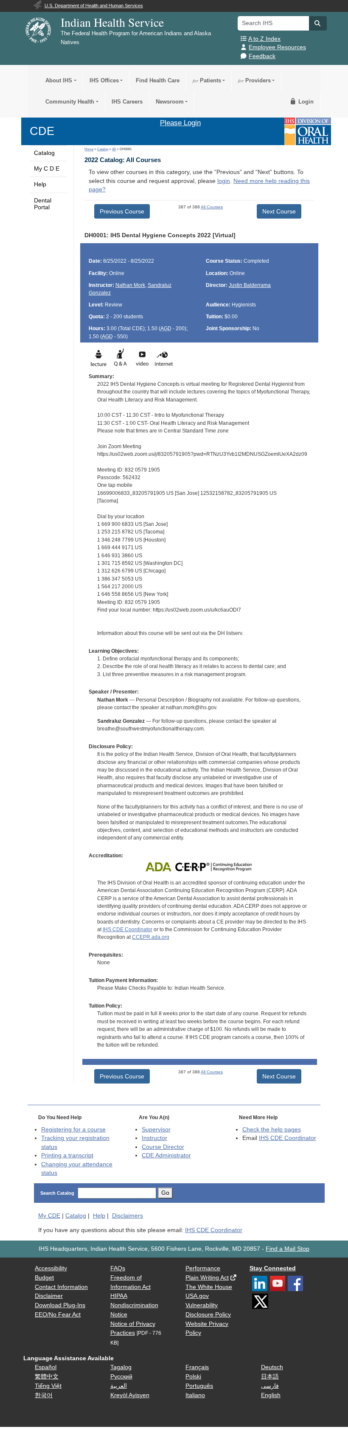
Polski (193, 1376)
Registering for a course (73, 1129)
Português (199, 1386)
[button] (318, 23)
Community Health (69, 101)
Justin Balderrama (250, 285)
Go (165, 1193)
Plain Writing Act (207, 1278)
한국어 (44, 1395)
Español (45, 1367)
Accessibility (51, 1268)
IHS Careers (127, 101)
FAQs (117, 1268)
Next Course (279, 211)
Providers (254, 80)
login (223, 181)
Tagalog (121, 1367)
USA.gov (197, 1296)
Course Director (163, 1147)
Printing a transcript (67, 1155)
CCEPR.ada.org (150, 937)
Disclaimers (127, 1216)
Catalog (44, 153)
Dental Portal (42, 204)
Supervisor (156, 1129)
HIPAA (118, 1296)
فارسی (270, 1386)
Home (88, 149)
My (49, 1216)
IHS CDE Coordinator (127, 929)
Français (197, 1367)
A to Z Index (264, 39)
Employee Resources (277, 47)
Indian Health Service (112, 22)
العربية (118, 1386)
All (114, 149)
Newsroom (170, 101)
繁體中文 (47, 1376)
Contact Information (61, 1287)
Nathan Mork (130, 285)
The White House (208, 1287)
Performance (202, 1268)
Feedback (262, 56)
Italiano (195, 1395)
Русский (121, 1376)
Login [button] (305, 101)
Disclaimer (49, 1296)
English (271, 1395)
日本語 (270, 1376)
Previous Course (122, 211)
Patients (207, 80)
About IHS (58, 80)
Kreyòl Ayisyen (129, 1395)
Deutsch (272, 1367)
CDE (42, 131)
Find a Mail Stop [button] (287, 1249)
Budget (44, 1278)
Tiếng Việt (48, 1386)
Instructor (154, 1138)
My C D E (46, 169)
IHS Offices (104, 80)
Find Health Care (158, 80)
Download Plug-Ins (60, 1305)
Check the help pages (271, 1129)
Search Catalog (57, 1193)
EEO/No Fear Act (58, 1314)
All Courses (212, 207)
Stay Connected (273, 1268)
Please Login (180, 122)
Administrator (166, 1155)
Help (40, 184)
